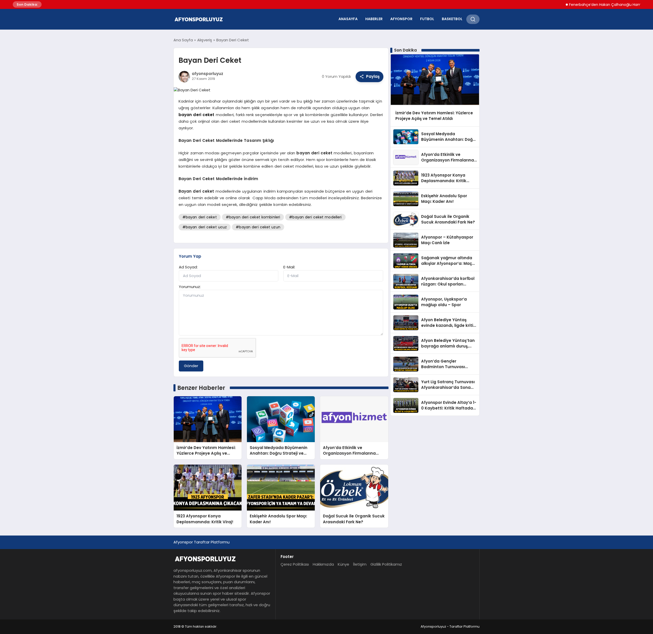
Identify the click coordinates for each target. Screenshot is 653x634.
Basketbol (452, 18)
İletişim (360, 564)
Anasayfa (348, 18)
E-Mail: (289, 267)
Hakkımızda (323, 564)
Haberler (374, 18)
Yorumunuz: (190, 286)
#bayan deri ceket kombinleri (253, 217)
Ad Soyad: (188, 267)
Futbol (427, 18)
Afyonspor (401, 18)
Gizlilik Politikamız (386, 564)
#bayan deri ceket (199, 217)
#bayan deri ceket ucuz (204, 227)
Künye (343, 564)
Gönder (191, 365)
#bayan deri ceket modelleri (315, 217)
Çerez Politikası (295, 564)
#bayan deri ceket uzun (258, 227)
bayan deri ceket (197, 114)
